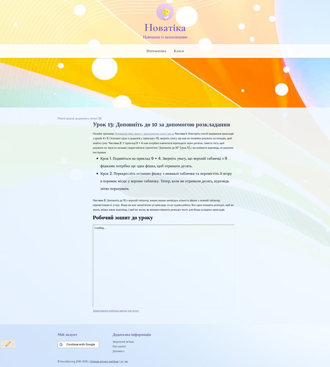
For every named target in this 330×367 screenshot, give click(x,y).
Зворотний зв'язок (123, 342)
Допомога (118, 351)
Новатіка (165, 27)
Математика (156, 51)
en (126, 361)
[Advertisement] (165, 82)
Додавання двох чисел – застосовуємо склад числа (144, 134)
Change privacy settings (104, 361)
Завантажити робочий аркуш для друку (116, 311)
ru (122, 361)
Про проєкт (119, 346)
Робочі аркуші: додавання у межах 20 (80, 118)
